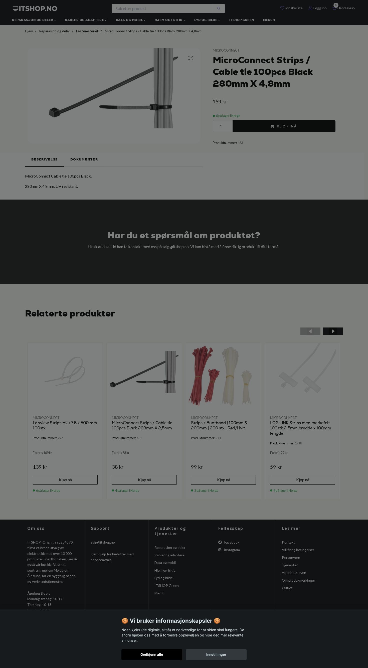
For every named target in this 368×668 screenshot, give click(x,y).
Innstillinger (216, 654)
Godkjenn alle (151, 654)
